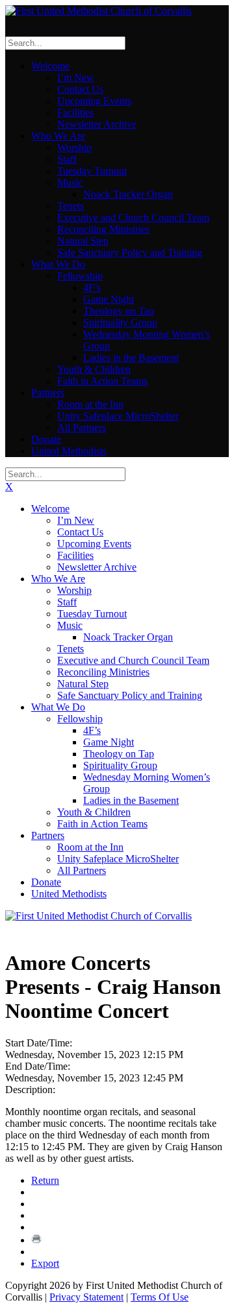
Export (45, 1263)
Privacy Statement (86, 1297)
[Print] (36, 1239)
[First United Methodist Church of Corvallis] (98, 10)
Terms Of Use (159, 1297)
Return (45, 1180)
